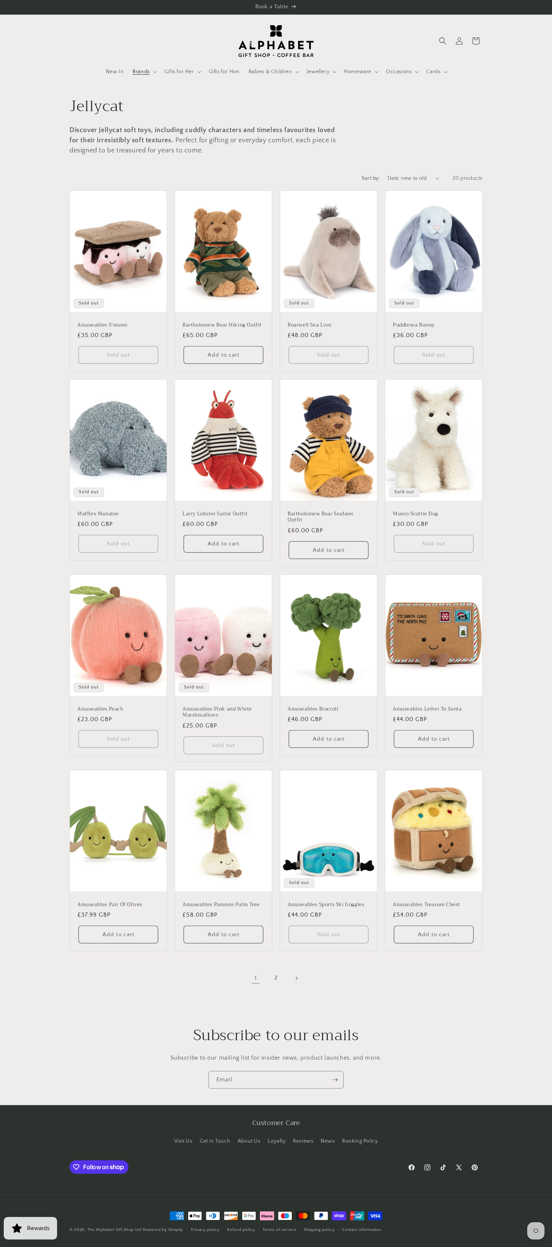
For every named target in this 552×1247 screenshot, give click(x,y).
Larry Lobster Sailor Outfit (214, 514)
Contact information (361, 1229)
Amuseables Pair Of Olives (109, 904)
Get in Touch (215, 1141)
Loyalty (276, 1141)
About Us (249, 1141)
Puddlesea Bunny (414, 325)
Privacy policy (205, 1229)
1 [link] (256, 978)
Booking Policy (360, 1141)
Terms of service (279, 1229)
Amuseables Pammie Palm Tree (220, 904)
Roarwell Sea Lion (309, 325)
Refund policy (241, 1229)
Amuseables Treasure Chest (426, 904)
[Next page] (296, 978)
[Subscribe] (335, 1080)
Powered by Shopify (163, 1229)
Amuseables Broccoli (313, 709)
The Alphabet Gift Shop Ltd (114, 1229)
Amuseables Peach (100, 709)
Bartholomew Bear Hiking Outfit (222, 325)
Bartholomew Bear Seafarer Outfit (321, 517)
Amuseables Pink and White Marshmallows (217, 712)
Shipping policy (319, 1229)
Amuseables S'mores (102, 325)
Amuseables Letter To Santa (427, 709)
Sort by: (371, 178)
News (328, 1141)
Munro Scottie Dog (415, 514)
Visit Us (183, 1141)
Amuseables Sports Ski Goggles (326, 904)
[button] (144, 72)
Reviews (303, 1141)
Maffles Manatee (98, 514)
